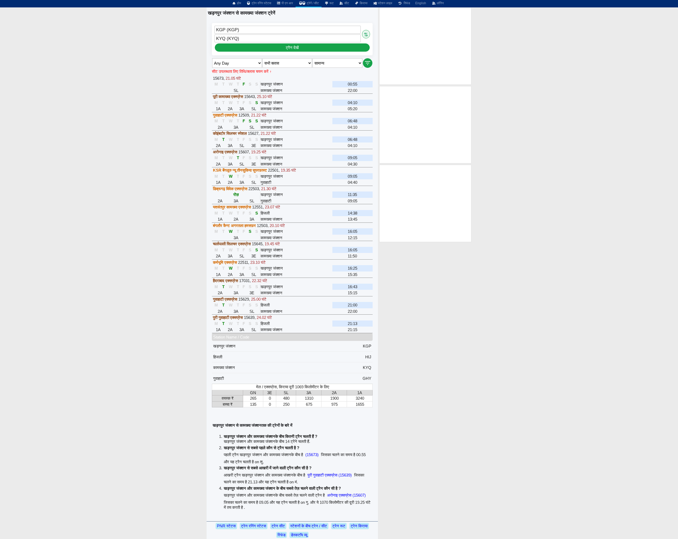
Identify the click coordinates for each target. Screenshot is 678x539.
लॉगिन (440, 3)
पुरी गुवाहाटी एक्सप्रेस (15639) (329, 475)
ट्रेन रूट (338, 526)
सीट (346, 3)
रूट (331, 3)
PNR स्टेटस (226, 526)
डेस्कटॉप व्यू (299, 535)
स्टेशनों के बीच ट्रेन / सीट (308, 526)
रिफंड (406, 3)
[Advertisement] (425, 46)
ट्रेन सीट (278, 526)
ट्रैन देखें (292, 47)
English (420, 3)
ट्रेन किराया (359, 526)
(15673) (312, 454)
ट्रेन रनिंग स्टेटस (261, 3)
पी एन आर (287, 3)
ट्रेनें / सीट (312, 3)
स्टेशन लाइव (384, 3)
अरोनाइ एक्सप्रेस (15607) (346, 495)
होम (238, 3)
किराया (363, 3)
